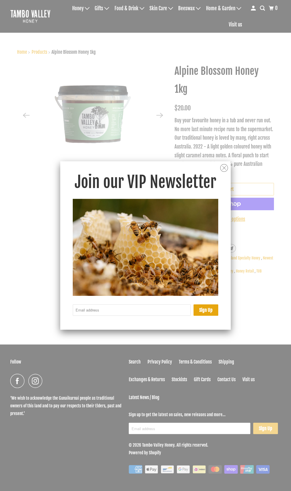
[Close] (224, 168)
